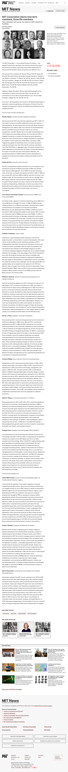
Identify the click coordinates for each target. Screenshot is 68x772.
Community (6, 613)
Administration (22, 613)
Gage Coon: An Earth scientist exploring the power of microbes (24, 664)
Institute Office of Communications (43, 705)
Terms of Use (47, 726)
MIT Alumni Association (54, 76)
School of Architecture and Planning (13, 711)
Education (21, 2)
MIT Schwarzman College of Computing (14, 721)
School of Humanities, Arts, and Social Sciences (16, 715)
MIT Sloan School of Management (12, 717)
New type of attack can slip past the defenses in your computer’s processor (24, 677)
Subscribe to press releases (50, 736)
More (57, 2)
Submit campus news (18, 741)
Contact (30, 766)
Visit (12, 766)
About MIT (27, 759)
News (39, 757)
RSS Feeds (47, 730)
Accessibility (18, 767)
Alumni (12, 759)
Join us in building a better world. (58, 757)
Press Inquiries (6, 730)
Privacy (13, 767)
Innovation (33, 2)
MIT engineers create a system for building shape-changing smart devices (56, 677)
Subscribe (50, 11)
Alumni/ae (13, 613)
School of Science (8, 719)
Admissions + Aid (42, 2)
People (22, 766)
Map (15, 766)
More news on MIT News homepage (11, 689)
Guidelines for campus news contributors (50, 741)
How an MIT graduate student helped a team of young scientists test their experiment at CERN (23, 651)
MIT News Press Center (29, 726)
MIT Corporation (52, 73)
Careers (26, 766)
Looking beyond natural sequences (54, 664)
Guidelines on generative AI (17, 745)
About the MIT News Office (9, 726)
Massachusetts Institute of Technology (20, 762)
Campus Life (51, 2)
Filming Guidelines (28, 730)
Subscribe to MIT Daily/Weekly (17, 736)
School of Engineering (9, 713)
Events (18, 766)
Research (27, 2)
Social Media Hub (26, 767)
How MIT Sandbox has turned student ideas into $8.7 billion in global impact (56, 651)
